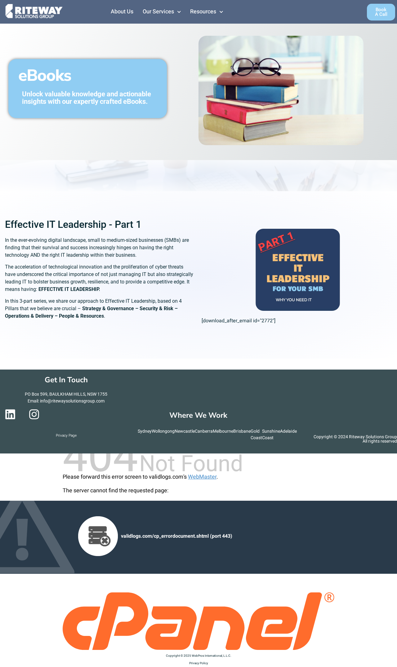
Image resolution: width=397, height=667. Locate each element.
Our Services (158, 11)
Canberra (204, 431)
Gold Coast (256, 434)
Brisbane (242, 431)
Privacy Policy (198, 663)
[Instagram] (34, 414)
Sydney (145, 431)
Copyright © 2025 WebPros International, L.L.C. (198, 656)
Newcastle (185, 431)
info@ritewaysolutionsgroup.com (72, 400)
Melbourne (223, 431)
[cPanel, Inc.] (198, 648)
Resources (203, 11)
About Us (122, 11)
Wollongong (163, 431)
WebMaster (202, 477)
